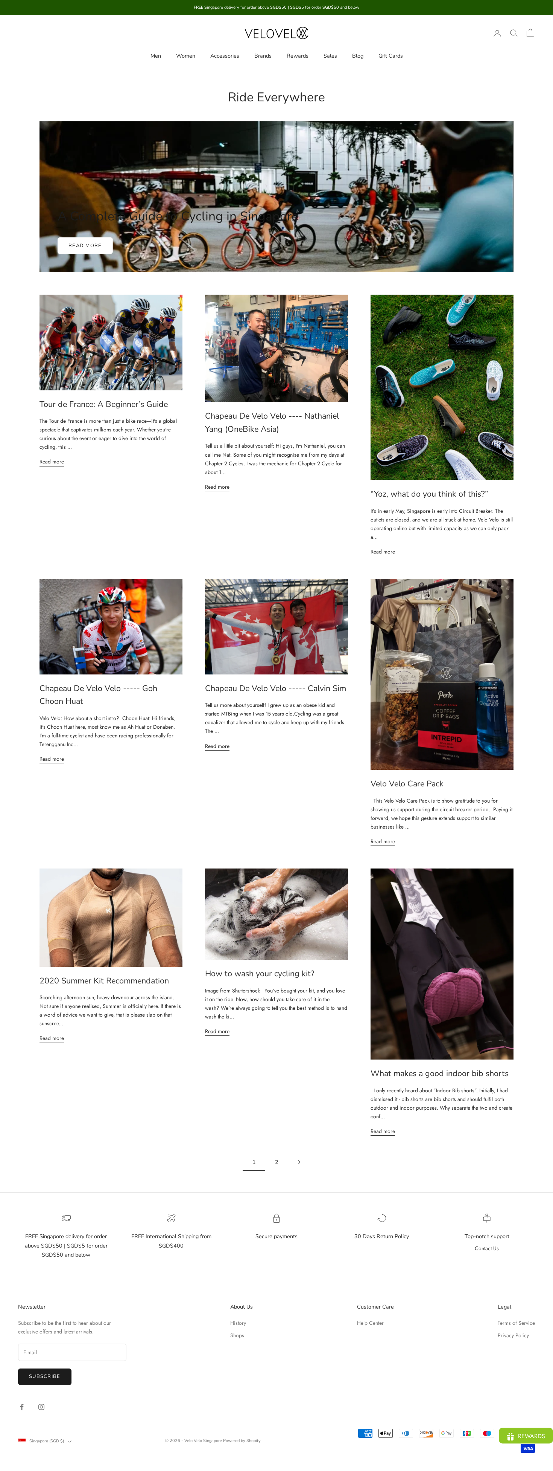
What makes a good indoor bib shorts (440, 1073)
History (238, 1323)
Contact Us (487, 1248)
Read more (85, 245)
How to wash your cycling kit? (259, 973)
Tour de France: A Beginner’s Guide (104, 404)
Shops (237, 1335)
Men (155, 56)
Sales (330, 56)
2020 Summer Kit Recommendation (104, 980)
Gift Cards (390, 56)
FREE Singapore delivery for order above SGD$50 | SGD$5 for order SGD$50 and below (66, 1245)
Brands (263, 56)
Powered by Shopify (242, 1440)
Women (185, 56)
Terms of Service (516, 1323)
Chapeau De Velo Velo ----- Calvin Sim (275, 688)
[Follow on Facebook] (22, 1407)
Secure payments (276, 1236)
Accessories (224, 56)
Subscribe (45, 1376)
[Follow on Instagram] (41, 1407)
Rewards (297, 56)
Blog (357, 56)
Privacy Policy (513, 1335)
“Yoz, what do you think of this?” (429, 494)
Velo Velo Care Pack (407, 783)
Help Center (370, 1323)
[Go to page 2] (299, 1162)
